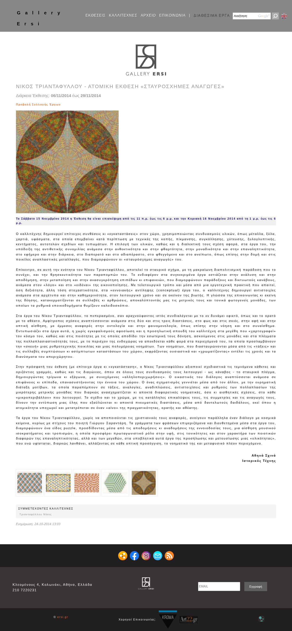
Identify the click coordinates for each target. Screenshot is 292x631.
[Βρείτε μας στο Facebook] (134, 555)
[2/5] (62, 104)
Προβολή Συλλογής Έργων (38, 104)
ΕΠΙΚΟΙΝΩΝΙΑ (172, 15)
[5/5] (69, 104)
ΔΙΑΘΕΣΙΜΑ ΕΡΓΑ (212, 15)
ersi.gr (62, 617)
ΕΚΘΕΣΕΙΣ (96, 15)
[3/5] (64, 104)
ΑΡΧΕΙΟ (148, 15)
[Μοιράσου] (122, 555)
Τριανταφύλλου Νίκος (35, 514)
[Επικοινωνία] (157, 555)
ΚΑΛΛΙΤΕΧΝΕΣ (123, 15)
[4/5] (67, 104)
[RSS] (169, 555)
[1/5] (29, 483)
